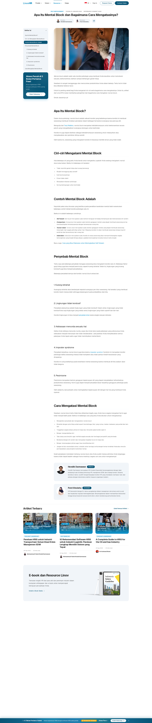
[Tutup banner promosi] (128, 720)
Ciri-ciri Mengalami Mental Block (35, 39)
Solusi (47, 3)
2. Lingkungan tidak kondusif (34, 53)
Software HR (65, 536)
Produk (38, 3)
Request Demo (107, 3)
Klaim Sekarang (35, 94)
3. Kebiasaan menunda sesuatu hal (35, 57)
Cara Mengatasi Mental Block (33, 68)
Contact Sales (122, 3)
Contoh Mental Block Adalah (33, 42)
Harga (67, 3)
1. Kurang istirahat (31, 49)
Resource (57, 3)
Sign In (95, 3)
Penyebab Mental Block (32, 46)
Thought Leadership (31, 536)
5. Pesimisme (30, 65)
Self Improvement (57, 11)
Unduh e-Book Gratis (36, 591)
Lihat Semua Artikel (120, 508)
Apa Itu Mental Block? (31, 35)
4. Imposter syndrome (33, 61)
